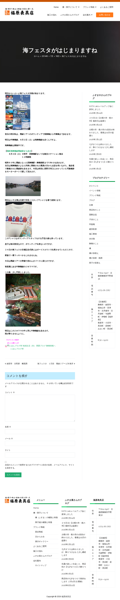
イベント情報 (94, 190)
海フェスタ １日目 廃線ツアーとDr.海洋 (55, 363)
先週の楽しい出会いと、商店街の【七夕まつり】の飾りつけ (101, 162)
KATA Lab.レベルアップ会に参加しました (101, 107)
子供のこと (94, 219)
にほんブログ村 (17, 349)
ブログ (92, 200)
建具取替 (93, 229)
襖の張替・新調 (95, 258)
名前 (8, 427)
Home (56, 7)
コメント (10, 392)
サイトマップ (40, 565)
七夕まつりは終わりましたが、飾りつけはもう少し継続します (101, 147)
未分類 (92, 239)
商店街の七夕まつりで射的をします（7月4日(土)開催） (74, 580)
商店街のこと (94, 210)
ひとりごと (94, 186)
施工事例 (93, 234)
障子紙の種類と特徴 (43, 522)
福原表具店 (66, 596)
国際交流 (93, 215)
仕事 (91, 205)
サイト (8, 450)
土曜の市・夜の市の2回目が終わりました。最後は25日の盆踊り (102, 133)
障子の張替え (94, 263)
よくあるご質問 (106, 7)
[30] (23, 186)
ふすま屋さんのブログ (69, 15)
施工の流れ (52, 15)
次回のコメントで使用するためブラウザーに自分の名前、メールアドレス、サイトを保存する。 (39, 466)
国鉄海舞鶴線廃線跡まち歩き (19, 151)
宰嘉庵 (92, 224)
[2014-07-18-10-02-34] (23, 313)
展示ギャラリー (41, 541)
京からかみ (40, 537)
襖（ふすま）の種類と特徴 (46, 517)
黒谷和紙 (39, 532)
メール (9, 438)
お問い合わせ (104, 15)
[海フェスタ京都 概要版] (18, 112)
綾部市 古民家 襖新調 (17, 363)
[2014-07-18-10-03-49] (23, 287)
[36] (18, 219)
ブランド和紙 (94, 195)
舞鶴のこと (94, 243)
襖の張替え (94, 253)
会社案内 (86, 15)
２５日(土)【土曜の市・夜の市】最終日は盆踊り (101, 119)
